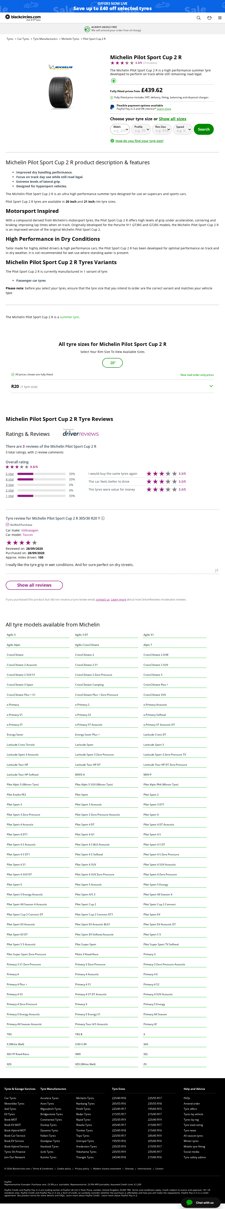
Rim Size (160, 127)
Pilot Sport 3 (14, 804)
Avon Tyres (47, 1103)
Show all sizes (172, 118)
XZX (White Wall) (85, 1064)
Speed (180, 127)
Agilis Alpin (13, 645)
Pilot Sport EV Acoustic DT (159, 924)
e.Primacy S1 (15, 715)
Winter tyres (191, 1141)
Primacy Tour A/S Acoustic (91, 1024)
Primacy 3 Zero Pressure (90, 964)
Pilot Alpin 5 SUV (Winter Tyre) (94, 784)
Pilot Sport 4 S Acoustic (21, 844)
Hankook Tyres (49, 1146)
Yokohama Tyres (86, 1152)
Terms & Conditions (43, 1168)
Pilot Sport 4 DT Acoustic (158, 824)
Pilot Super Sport (85, 944)
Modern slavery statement (107, 1168)
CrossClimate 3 (152, 675)
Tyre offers (190, 1109)
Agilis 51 (148, 635)
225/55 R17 (155, 1098)
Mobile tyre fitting (194, 1146)
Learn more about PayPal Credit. (83, 1195)
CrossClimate (15, 655)
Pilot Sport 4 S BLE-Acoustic (92, 844)
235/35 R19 (119, 1146)
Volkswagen (29, 530)
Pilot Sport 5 (14, 884)
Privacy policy (82, 1168)
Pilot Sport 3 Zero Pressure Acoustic (97, 814)
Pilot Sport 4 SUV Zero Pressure (94, 874)
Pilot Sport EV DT (17, 934)
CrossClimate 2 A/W (155, 655)
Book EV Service (14, 1141)
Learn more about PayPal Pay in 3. (120, 1195)
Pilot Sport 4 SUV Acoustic (159, 864)
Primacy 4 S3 (15, 994)
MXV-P (147, 774)
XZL (145, 1054)
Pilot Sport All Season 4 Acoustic (27, 904)
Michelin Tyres (70, 39)
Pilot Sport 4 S (152, 834)
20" (113, 362)
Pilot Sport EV (151, 914)
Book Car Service (14, 1136)
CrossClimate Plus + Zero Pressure (96, 695)
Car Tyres (23, 39)
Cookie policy (64, 1168)
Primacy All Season (155, 1014)
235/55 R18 (155, 1103)
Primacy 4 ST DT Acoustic (91, 994)
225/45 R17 (119, 1109)
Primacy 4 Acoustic (87, 974)
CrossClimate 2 (84, 655)
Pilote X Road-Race (86, 954)
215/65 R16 (155, 1130)
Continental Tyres (51, 1119)
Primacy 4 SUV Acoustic (158, 994)
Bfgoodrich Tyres (50, 1109)
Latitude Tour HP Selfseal (22, 774)
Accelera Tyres (49, 1098)
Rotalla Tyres (84, 1125)
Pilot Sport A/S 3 (85, 894)
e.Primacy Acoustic (155, 705)
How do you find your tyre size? (139, 141)
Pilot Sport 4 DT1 (17, 834)
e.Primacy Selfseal (154, 715)
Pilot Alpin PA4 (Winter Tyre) (160, 784)
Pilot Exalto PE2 (16, 794)
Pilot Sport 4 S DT (154, 844)
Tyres (10, 39)
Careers (159, 1168)
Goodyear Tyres (50, 1141)
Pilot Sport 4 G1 (84, 834)
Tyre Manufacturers (45, 39)
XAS (145, 1044)
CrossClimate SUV (154, 695)
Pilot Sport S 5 (152, 934)
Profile (138, 127)
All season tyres (193, 1136)
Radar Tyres (83, 1114)
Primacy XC (150, 1024)
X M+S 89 (81, 1044)
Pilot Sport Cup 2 (85, 904)
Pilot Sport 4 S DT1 (18, 854)
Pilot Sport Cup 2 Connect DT (25, 914)
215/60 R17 (155, 1125)
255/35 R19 (119, 1119)
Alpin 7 (147, 645)
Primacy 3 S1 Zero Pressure (24, 964)
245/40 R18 (119, 1157)
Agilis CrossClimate (87, 645)
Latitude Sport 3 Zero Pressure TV (164, 754)
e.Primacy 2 (82, 705)
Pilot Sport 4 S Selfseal (89, 854)
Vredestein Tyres (86, 1146)
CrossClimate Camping (89, 685)
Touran (28, 535)
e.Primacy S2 (83, 715)
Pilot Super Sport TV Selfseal (161, 944)
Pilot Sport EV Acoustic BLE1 (92, 924)
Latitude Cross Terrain (21, 745)
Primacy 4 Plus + (17, 984)
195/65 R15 (155, 1109)
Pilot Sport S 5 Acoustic (21, 944)
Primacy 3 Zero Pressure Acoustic (164, 964)
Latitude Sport (84, 745)
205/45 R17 (119, 1125)
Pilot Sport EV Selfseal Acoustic (94, 934)
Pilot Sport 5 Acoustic (88, 884)
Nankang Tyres (85, 1103)
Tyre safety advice (195, 1157)
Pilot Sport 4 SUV (85, 864)
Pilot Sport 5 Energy (155, 884)
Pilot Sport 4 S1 (16, 864)
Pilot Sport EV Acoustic (21, 924)
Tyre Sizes (118, 1089)
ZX (145, 1064)
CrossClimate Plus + (155, 685)
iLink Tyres (46, 1152)
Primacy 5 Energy (154, 1004)
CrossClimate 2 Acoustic (22, 665)
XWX (78, 1054)
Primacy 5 (81, 1004)
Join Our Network (14, 1157)
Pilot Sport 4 (151, 814)
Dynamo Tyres (49, 1130)
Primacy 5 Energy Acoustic (23, 1014)
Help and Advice (194, 1089)
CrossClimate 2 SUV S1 (21, 675)
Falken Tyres (48, 1136)
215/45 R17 (155, 1114)
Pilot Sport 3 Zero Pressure (23, 814)
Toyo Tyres (82, 1136)
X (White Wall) (15, 1044)
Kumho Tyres (48, 1157)
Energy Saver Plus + (87, 734)
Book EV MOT (12, 1125)
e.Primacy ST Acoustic (88, 725)
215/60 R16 (155, 1157)
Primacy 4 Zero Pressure (22, 1004)
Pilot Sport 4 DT (84, 824)
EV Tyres (9, 1114)
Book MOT (10, 1119)
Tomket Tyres (84, 1130)
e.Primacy (13, 705)
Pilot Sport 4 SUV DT (19, 874)
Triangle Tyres (85, 1157)
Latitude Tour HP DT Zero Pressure (165, 765)
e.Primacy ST (15, 725)
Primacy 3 (149, 954)
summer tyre (69, 317)
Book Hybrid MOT (15, 1130)
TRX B (78, 1034)
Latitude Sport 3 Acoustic (23, 754)
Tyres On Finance (14, 1152)
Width (117, 127)
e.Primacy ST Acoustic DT (159, 725)
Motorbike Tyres (14, 1103)
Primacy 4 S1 (83, 984)
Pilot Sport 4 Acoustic (20, 824)
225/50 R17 (119, 1136)
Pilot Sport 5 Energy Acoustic (25, 894)
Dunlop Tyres (48, 1125)
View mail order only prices (197, 375)
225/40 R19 (155, 1119)
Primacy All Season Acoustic (24, 1024)
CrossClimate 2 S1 (86, 665)
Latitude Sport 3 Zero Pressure (94, 754)
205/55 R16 (119, 1103)
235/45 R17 (155, 1152)
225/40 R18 (119, 1098)
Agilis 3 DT (81, 635)
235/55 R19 (119, 1152)
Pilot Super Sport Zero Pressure (26, 954)
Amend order (192, 1103)
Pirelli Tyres (83, 1109)
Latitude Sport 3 (153, 745)
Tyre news (190, 1130)
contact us (103, 599)
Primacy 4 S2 (151, 984)
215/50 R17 (155, 1146)
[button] (198, 18)
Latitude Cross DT (154, 734)
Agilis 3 (11, 635)
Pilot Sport (81, 794)
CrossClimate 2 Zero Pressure (93, 675)
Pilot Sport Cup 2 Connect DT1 (94, 914)
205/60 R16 (155, 1141)
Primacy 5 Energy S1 (87, 1014)
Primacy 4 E (150, 974)
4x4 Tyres (10, 1109)
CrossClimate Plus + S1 (21, 695)
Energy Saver (15, 734)
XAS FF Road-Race (18, 1054)
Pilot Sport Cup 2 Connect (159, 904)
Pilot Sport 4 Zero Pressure (160, 874)
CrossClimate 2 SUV (155, 665)
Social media (191, 1152)
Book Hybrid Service (16, 1146)
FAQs (187, 1098)
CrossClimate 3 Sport (20, 685)
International (144, 1168)
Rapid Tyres (83, 1119)
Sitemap (129, 1168)
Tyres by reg (191, 1119)
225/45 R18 (119, 1130)
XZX (9, 1064)
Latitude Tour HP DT (88, 765)
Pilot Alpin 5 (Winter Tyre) (23, 784)
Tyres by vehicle (193, 1114)
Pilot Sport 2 (151, 794)
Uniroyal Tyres (85, 1141)
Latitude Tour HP (17, 765)
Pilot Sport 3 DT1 (153, 804)
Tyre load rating (193, 1125)
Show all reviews (34, 585)
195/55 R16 (119, 1141)
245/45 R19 (155, 1136)
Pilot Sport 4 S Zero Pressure (161, 854)
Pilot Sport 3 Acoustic (88, 804)
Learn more (164, 109)
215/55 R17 (119, 1114)
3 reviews (150, 63)
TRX (9, 1034)
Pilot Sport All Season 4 (157, 894)
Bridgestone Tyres (51, 1114)
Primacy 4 (13, 974)
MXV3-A (80, 774)
